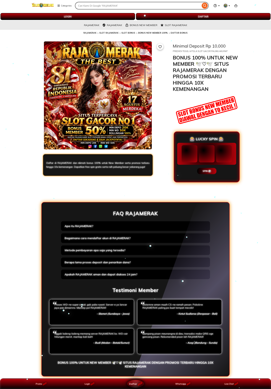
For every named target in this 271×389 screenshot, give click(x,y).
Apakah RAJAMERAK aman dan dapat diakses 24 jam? (101, 274)
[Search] (205, 5)
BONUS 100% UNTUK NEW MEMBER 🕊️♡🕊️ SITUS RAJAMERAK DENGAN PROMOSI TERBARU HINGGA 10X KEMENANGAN (135, 364)
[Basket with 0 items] (236, 5)
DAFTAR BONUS (179, 33)
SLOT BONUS (128, 33)
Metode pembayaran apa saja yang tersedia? (95, 250)
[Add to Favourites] (160, 46)
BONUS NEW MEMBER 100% (153, 33)
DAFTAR (203, 16)
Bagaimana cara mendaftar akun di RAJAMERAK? (98, 238)
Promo (39, 384)
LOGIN (68, 16)
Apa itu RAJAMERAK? (79, 226)
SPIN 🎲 (207, 171)
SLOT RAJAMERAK (109, 33)
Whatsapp (181, 384)
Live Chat (229, 384)
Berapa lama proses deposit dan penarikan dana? (98, 262)
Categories (66, 5)
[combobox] (138, 5)
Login (87, 384)
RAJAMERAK (89, 33)
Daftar (133, 383)
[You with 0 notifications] (227, 5)
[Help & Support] (216, 5)
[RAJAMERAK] (42, 7)
